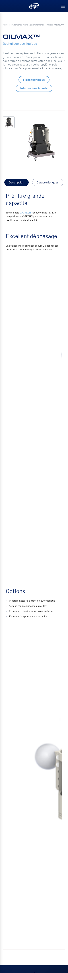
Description (16, 182)
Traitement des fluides (43, 24)
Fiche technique (34, 79)
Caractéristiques (48, 182)
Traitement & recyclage (21, 24)
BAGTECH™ (26, 212)
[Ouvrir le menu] (63, 6)
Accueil (6, 24)
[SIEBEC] (34, 6)
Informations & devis (34, 88)
